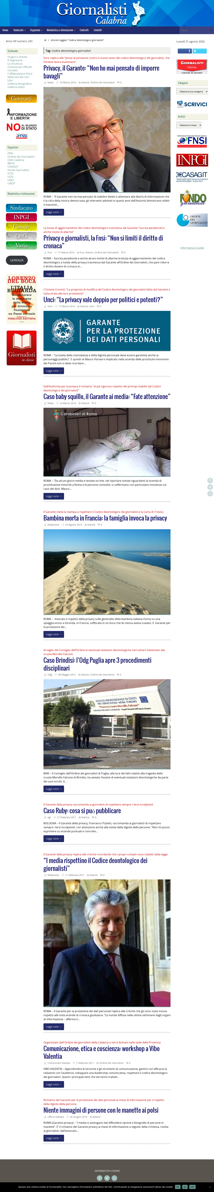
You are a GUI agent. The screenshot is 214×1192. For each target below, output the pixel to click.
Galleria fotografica (20, 84)
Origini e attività (17, 57)
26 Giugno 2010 (78, 1116)
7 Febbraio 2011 (85, 1063)
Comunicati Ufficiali (20, 67)
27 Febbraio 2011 (66, 817)
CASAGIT (13, 166)
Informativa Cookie (192, 248)
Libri (10, 80)
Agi (49, 817)
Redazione (53, 524)
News (50, 82)
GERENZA (16, 260)
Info (192, 1187)
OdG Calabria (16, 160)
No (185, 1187)
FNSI (10, 153)
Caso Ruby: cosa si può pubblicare (82, 810)
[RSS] (210, 493)
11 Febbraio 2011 (74, 875)
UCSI (10, 173)
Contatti (13, 70)
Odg (49, 674)
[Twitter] (210, 487)
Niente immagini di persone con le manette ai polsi (100, 1110)
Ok (177, 1187)
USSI (10, 177)
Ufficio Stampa (55, 1116)
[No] (209, 1187)
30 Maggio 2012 (67, 674)
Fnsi (49, 252)
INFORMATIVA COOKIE (107, 1170)
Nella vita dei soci (18, 77)
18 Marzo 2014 (68, 82)
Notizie (85, 82)
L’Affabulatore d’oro (20, 73)
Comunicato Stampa (58, 1063)
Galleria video (16, 87)
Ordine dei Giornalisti (102, 82)
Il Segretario (15, 60)
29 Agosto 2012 (73, 524)
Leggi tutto (52, 212)
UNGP (11, 183)
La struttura (15, 63)
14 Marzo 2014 (68, 403)
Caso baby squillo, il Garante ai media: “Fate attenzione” (107, 396)
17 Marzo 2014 (66, 252)
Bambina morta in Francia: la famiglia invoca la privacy (105, 518)
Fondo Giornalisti (18, 170)
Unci (49, 306)
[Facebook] (210, 480)
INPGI (11, 163)
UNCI (11, 180)
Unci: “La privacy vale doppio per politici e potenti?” (103, 299)
